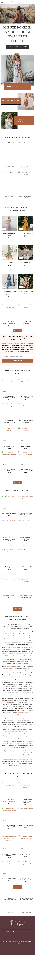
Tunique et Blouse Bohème (25, 185)
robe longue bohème (9, 666)
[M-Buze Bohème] (17, 4)
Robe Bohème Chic (9, 155)
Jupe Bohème (9, 184)
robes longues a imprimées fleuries (18, 647)
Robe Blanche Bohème (25, 155)
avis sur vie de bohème (22, 663)
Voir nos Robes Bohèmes (17, 47)
